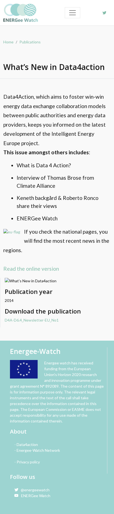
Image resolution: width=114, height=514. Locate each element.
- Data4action (26, 444)
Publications (30, 42)
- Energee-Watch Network (37, 450)
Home (8, 42)
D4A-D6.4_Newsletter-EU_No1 (32, 320)
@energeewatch (34, 489)
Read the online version (31, 268)
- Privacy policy (27, 462)
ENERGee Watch (34, 495)
